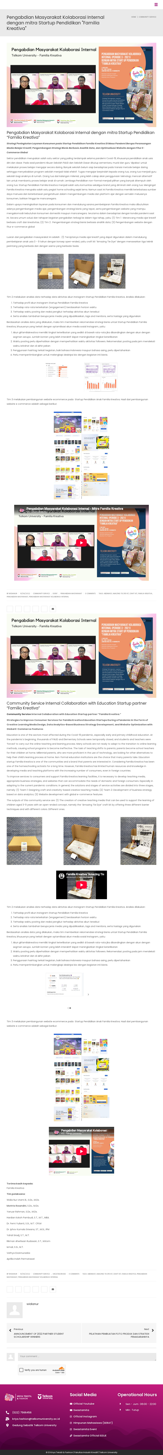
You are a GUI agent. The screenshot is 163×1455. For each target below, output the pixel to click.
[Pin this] (44, 609)
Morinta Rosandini (16, 1205)
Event (55, 593)
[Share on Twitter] (18, 609)
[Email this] (53, 609)
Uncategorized (59, 1274)
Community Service (41, 593)
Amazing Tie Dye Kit (121, 593)
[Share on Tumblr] (35, 609)
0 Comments (90, 593)
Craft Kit (133, 593)
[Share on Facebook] (10, 609)
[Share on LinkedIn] (27, 609)
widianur (33, 1304)
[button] (156, 5)
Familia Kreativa (145, 593)
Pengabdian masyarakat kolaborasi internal (49, 597)
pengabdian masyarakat (71, 593)
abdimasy (108, 593)
